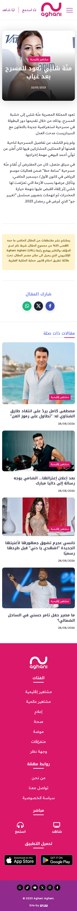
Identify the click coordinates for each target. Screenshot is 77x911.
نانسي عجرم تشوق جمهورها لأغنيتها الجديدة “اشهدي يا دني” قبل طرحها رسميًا (40, 548)
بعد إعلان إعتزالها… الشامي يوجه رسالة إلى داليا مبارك (44, 480)
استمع (20, 831)
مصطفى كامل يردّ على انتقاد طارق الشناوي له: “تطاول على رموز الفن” (42, 413)
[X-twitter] (42, 888)
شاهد (57, 831)
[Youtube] (35, 888)
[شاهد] (56, 825)
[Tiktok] (27, 888)
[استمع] (20, 825)
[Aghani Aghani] (51, 9)
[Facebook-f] (57, 888)
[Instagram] (50, 888)
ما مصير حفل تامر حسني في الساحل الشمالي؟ (41, 617)
